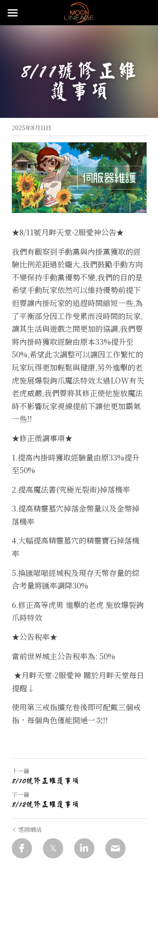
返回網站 (30, 829)
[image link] (79, 12)
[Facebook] (22, 848)
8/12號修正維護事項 (45, 804)
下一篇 (20, 794)
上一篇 (20, 771)
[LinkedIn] (84, 848)
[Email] (115, 848)
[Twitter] (53, 848)
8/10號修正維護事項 (45, 780)
